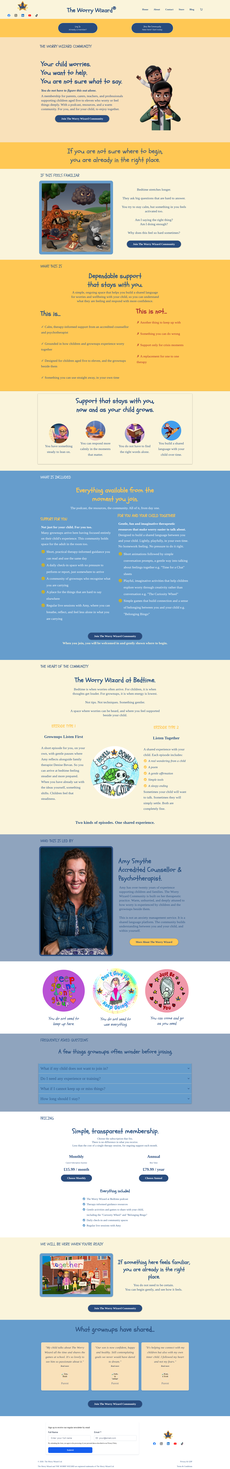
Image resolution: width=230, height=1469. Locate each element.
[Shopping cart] (201, 9)
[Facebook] (8, 15)
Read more (65, 1366)
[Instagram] (15, 15)
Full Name (53, 1432)
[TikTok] (36, 15)
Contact (169, 9)
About (157, 9)
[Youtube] (29, 15)
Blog (192, 9)
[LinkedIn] (22, 15)
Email (97, 1432)
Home (145, 9)
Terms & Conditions (184, 1466)
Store (181, 9)
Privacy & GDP (186, 1462)
